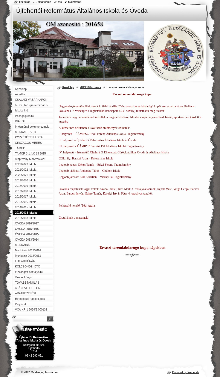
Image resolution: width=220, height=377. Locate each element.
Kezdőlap (68, 87)
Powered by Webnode (185, 372)
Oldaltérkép (44, 1)
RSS (60, 1)
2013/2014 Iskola (90, 87)
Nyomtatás (74, 1)
